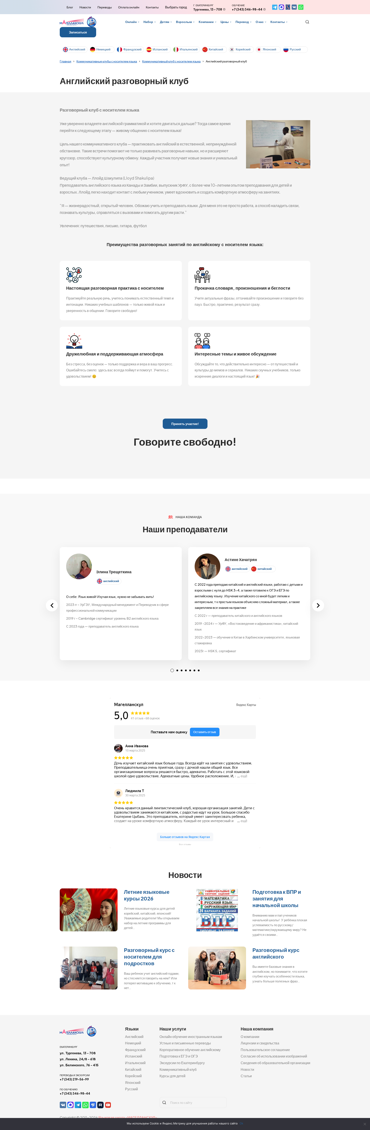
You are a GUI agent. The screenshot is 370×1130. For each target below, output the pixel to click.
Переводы (104, 7)
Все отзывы (185, 844)
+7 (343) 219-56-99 (74, 1079)
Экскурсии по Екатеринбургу (182, 1062)
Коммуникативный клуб (178, 1069)
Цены (225, 22)
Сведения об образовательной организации (275, 1062)
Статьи (246, 1076)
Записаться (78, 32)
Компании (206, 22)
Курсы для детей (172, 1076)
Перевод (242, 22)
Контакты (152, 7)
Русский (295, 49)
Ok (241, 1123)
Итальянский (189, 49)
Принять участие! (185, 424)
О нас (260, 22)
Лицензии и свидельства (260, 1043)
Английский (77, 49)
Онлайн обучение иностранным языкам (191, 1036)
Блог (70, 7)
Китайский (216, 49)
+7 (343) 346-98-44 (247, 9)
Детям (164, 22)
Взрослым (184, 22)
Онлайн (131, 22)
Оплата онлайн (128, 7)
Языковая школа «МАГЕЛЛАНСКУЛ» (127, 1117)
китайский (265, 568)
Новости (85, 7)
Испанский (160, 49)
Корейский (243, 49)
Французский (132, 49)
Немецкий (103, 49)
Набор (148, 22)
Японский (269, 49)
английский (111, 581)
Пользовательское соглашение (265, 1049)
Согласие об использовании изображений (274, 1056)
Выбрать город (176, 7)
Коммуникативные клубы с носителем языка (106, 61)
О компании (250, 1036)
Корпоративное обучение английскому (190, 1049)
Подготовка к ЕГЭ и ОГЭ (179, 1056)
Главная (65, 61)
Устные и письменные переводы (185, 1043)
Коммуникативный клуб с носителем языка (171, 61)
